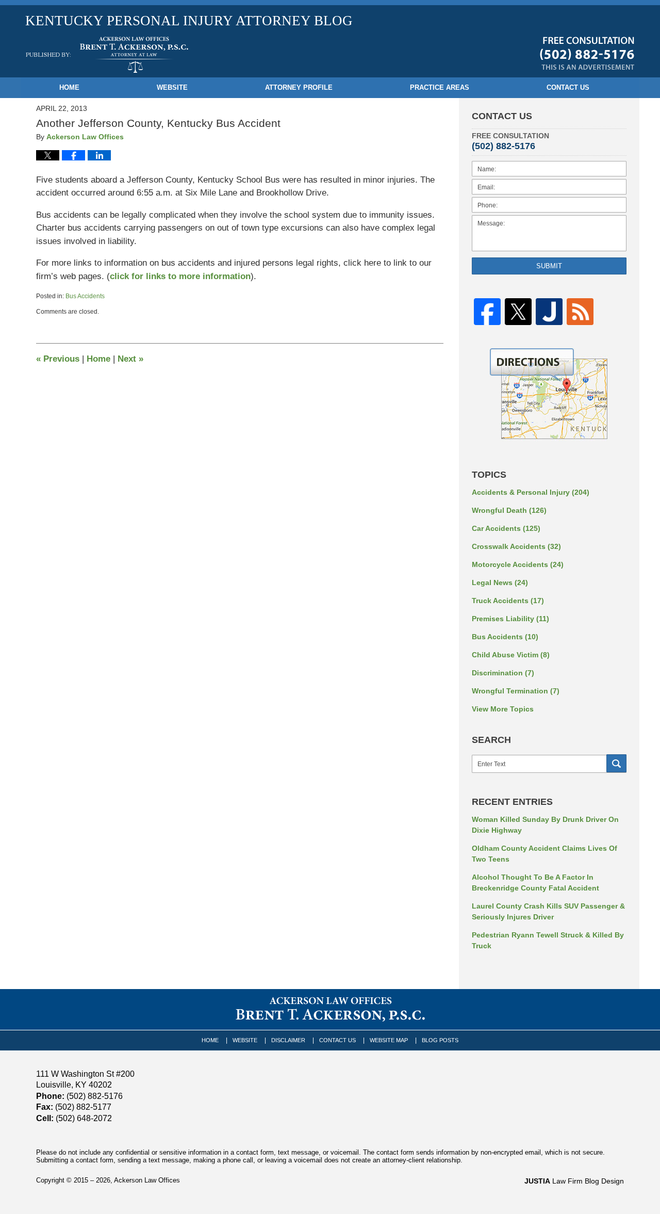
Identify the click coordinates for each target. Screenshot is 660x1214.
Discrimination (503, 673)
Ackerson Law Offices (147, 1180)
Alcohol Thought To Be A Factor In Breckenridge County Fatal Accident (535, 882)
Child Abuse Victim (511, 655)
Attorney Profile (299, 87)
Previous (57, 359)
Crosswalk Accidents (516, 546)
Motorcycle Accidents (518, 564)
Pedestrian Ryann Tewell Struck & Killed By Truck (548, 940)
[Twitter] (518, 312)
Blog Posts (440, 1040)
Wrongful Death (509, 510)
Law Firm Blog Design (574, 1181)
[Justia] (549, 312)
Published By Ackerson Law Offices (587, 53)
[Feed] (580, 312)
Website (172, 87)
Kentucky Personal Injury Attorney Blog (107, 55)
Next (130, 359)
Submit (549, 266)
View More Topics (503, 709)
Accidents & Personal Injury (530, 492)
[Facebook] (487, 312)
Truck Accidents (508, 600)
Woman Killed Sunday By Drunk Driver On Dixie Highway (545, 824)
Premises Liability (510, 618)
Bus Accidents (85, 296)
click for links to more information (180, 276)
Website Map (389, 1040)
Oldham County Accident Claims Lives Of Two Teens (544, 853)
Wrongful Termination (515, 691)
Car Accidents (506, 528)
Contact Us (568, 87)
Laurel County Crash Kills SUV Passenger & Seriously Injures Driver (548, 911)
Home (69, 87)
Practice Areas (439, 87)
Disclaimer (288, 1040)
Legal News (500, 582)
